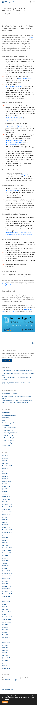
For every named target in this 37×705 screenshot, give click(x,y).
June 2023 (5, 491)
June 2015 (5, 647)
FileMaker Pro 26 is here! (9, 393)
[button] (34, 2)
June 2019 (5, 558)
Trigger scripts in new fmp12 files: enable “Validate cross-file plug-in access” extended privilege (17, 401)
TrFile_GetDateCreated (12, 144)
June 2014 (5, 663)
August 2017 (6, 601)
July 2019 (5, 555)
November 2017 (7, 594)
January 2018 (6, 589)
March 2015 (5, 655)
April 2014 (5, 665)
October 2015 (6, 640)
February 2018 (6, 586)
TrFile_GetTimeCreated (13, 121)
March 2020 (5, 545)
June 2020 (5, 537)
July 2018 (5, 581)
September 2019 (7, 553)
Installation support (8, 423)
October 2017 (6, 596)
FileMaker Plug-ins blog (9, 415)
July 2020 (5, 535)
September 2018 (7, 576)
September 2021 (7, 512)
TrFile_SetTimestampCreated (14, 125)
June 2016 (5, 627)
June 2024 (5, 484)
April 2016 (5, 632)
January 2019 (6, 571)
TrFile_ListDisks (25, 175)
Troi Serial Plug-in (9, 438)
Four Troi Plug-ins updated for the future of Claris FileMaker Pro (16, 383)
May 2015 (5, 650)
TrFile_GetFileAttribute (24, 78)
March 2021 (5, 525)
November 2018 (7, 573)
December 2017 (7, 591)
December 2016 (7, 617)
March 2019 (5, 565)
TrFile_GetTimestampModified (15, 119)
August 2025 (6, 468)
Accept (5, 702)
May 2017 (5, 606)
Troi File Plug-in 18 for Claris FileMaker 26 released (17, 370)
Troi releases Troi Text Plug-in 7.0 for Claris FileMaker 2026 (18, 374)
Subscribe (7, 360)
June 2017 (5, 604)
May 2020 (5, 540)
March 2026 (5, 463)
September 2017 (7, 599)
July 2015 (5, 645)
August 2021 (6, 514)
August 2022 (6, 499)
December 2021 (7, 504)
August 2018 (6, 578)
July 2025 (5, 471)
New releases (19, 14)
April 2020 (5, 542)
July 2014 (5, 660)
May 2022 (5, 501)
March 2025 (5, 478)
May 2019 (5, 560)
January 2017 (6, 614)
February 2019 (6, 568)
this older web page (11, 680)
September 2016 (7, 622)
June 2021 (5, 519)
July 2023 (5, 489)
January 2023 (6, 496)
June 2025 (5, 473)
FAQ (3, 420)
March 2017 (5, 609)
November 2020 (7, 532)
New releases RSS (7, 689)
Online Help (5, 425)
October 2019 (6, 550)
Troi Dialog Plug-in (9, 430)
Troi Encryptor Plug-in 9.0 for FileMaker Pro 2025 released (16, 378)
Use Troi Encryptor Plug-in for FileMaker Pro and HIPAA (16, 397)
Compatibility (6, 418)
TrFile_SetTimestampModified (14, 127)
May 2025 (5, 476)
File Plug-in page (21, 276)
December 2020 (7, 530)
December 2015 (7, 637)
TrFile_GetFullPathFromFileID (14, 86)
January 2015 (6, 658)
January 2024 (6, 486)
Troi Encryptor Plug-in (10, 433)
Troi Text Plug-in (9, 440)
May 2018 (5, 583)
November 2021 (7, 507)
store (6, 286)
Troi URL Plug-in (9, 443)
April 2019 (5, 563)
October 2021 (6, 509)
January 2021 (6, 527)
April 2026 (5, 461)
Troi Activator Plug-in (10, 427)
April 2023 (5, 494)
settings (7, 699)
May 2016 (5, 629)
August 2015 (6, 642)
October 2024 (6, 481)
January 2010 (6, 668)
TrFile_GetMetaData (12, 190)
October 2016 (6, 619)
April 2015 (5, 653)
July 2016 (5, 624)
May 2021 (5, 522)
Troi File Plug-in (8, 435)
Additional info (6, 446)
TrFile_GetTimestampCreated (14, 117)
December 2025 (7, 466)
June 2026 (5, 458)
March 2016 (5, 635)
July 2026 (5, 455)
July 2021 (5, 517)
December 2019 (7, 548)
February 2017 (6, 612)
